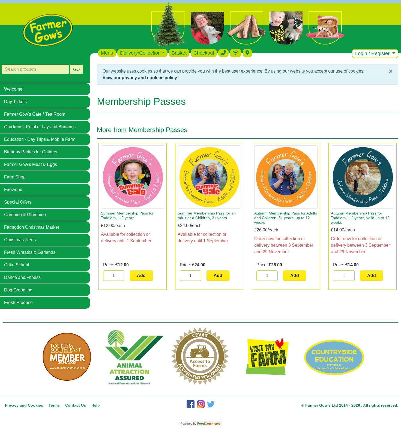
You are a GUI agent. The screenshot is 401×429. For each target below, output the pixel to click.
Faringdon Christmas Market (31, 227)
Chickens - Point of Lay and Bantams (40, 126)
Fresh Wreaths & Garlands (29, 252)
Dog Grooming (18, 290)
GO (76, 69)
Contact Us (75, 405)
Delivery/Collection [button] (140, 53)
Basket (179, 53)
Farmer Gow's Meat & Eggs (30, 164)
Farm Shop (15, 177)
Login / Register (373, 53)
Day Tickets (15, 101)
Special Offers (17, 202)
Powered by (200, 423)
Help (95, 405)
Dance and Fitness (22, 277)
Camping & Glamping (25, 214)
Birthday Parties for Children (31, 152)
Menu (107, 53)
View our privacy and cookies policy (140, 77)
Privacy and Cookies (24, 405)
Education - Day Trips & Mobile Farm (39, 139)
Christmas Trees (20, 239)
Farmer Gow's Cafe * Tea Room (34, 114)
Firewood (13, 189)
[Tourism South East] (67, 357)
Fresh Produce (18, 302)
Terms (54, 405)
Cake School (16, 265)
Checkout (203, 53)
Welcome (13, 89)
